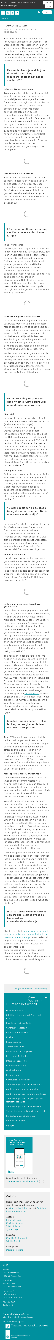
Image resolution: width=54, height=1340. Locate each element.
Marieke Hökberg (14, 1223)
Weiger (49, 6)
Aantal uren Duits (15, 1046)
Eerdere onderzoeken (17, 1032)
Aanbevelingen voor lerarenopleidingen (26, 1093)
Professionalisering (16, 1065)
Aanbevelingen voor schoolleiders (23, 1089)
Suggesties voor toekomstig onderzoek (25, 1111)
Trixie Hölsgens (13, 1226)
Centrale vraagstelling (17, 1027)
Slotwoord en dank (15, 1120)
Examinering (12, 1074)
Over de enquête (14, 1010)
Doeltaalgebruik (14, 1070)
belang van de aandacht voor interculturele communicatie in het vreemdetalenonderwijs (27, 934)
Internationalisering (16, 1060)
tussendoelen (32, 693)
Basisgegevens (13, 1041)
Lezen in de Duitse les (17, 1056)
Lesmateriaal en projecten (19, 1051)
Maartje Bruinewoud (16, 1238)
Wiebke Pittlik (13, 1241)
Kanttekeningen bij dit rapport (21, 1115)
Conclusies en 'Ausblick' (18, 1079)
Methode (10, 1037)
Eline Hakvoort (13, 1219)
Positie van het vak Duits (18, 1023)
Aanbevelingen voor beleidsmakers (23, 1106)
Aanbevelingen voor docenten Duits (24, 1084)
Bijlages (10, 1125)
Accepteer (48, 2)
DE (7, 1265)
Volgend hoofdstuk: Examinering (31, 988)
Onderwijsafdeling (18, 1208)
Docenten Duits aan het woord (22, 1181)
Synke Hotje (12, 1229)
